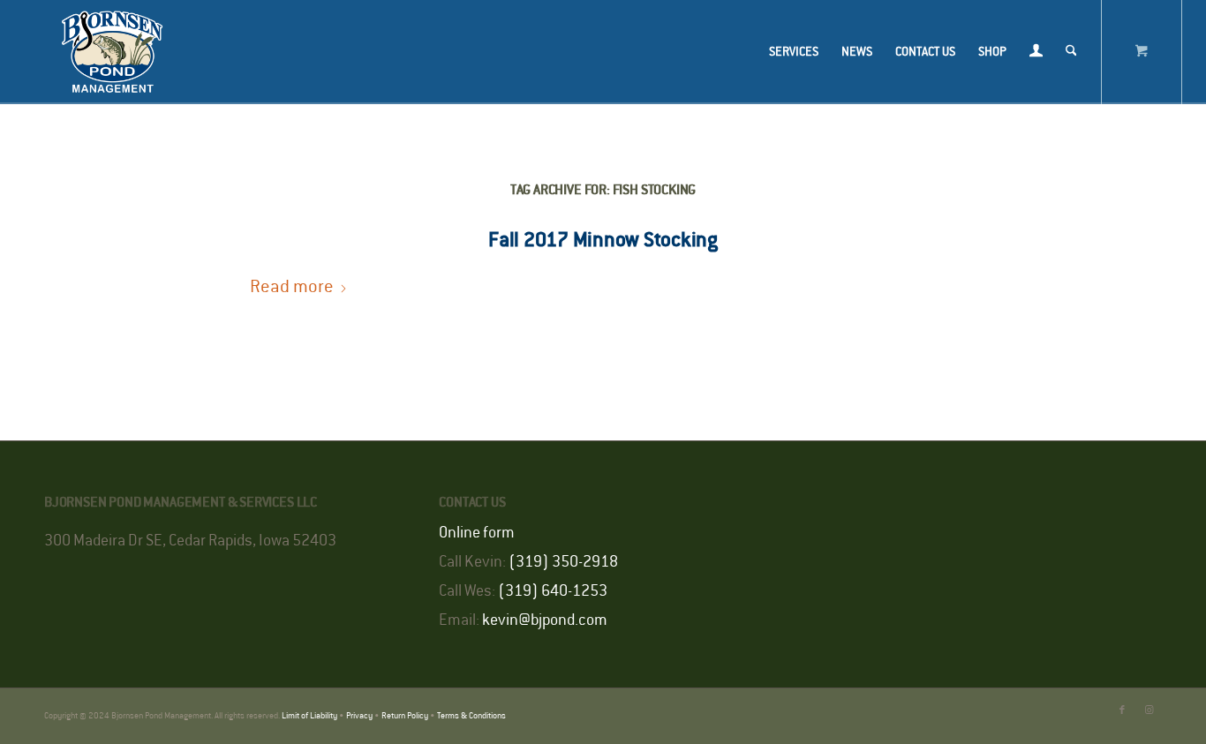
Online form (477, 533)
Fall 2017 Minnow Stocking (603, 240)
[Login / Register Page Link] (1036, 54)
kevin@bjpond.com (544, 620)
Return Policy (404, 716)
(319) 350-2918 (563, 562)
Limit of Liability (309, 716)
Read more (292, 287)
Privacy (359, 716)
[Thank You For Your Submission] (112, 52)
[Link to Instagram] (1148, 710)
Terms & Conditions (471, 716)
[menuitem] (794, 52)
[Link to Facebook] (1122, 710)
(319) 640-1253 (552, 591)
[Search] (1071, 52)
